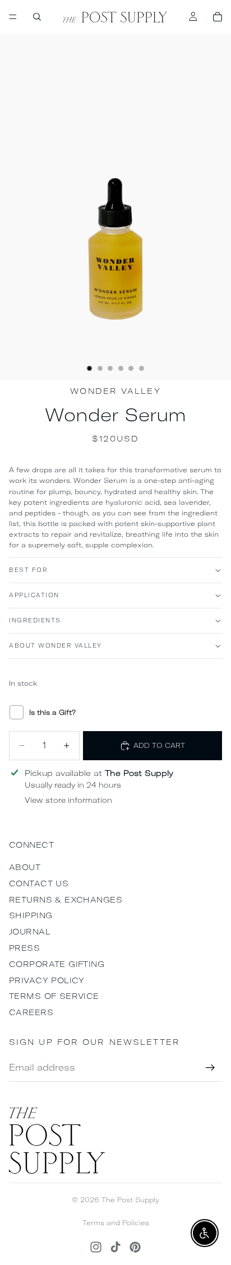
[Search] (37, 16)
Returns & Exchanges (65, 900)
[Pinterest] (135, 1247)
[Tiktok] (115, 1247)
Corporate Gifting (56, 964)
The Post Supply (130, 1200)
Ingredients (35, 620)
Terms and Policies (115, 1223)
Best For (28, 570)
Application (34, 595)
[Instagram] (96, 1247)
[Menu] (13, 17)
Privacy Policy (47, 980)
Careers (31, 1012)
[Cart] (217, 16)
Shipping (30, 915)
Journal (29, 932)
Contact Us (38, 883)
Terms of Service (54, 996)
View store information (68, 800)
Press (24, 948)
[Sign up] (210, 1068)
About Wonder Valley (55, 645)
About (24, 867)
